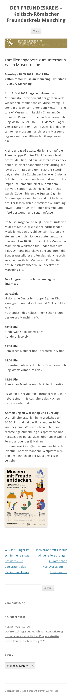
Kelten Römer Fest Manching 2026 (25, 641)
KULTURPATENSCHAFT (18, 626)
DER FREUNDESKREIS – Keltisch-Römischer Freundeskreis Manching (36, 14)
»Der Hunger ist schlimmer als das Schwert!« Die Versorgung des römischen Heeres (17, 561)
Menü (36, 30)
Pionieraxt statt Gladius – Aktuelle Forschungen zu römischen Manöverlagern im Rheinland (51, 561)
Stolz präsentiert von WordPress (40, 690)
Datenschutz (12, 690)
